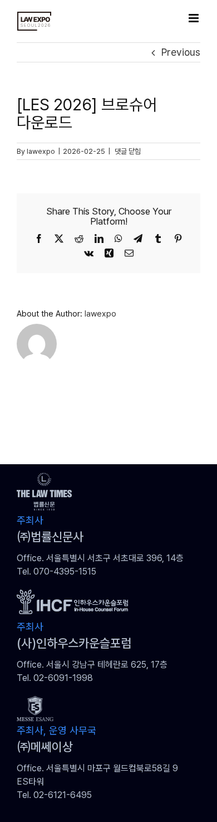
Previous (180, 52)
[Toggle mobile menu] (194, 18)
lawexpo (41, 151)
